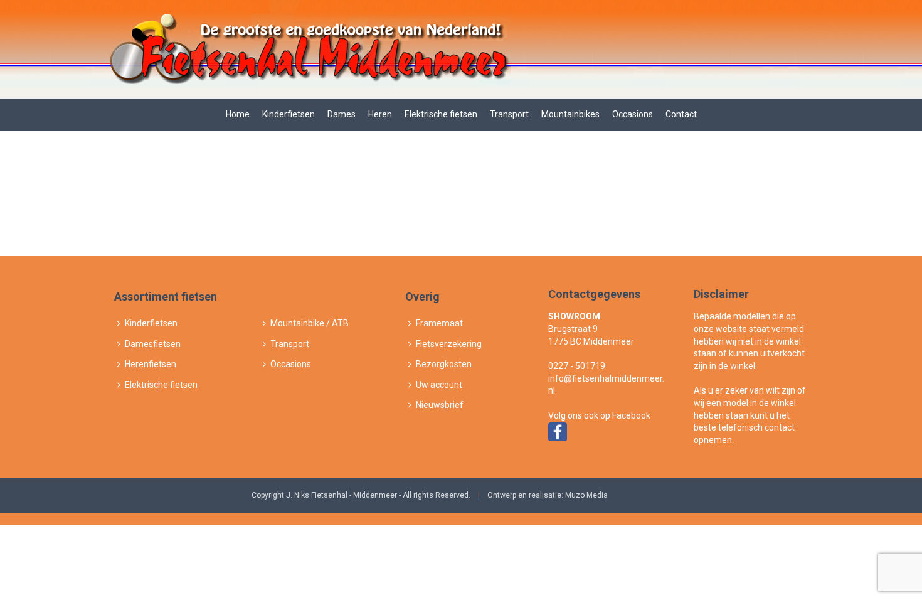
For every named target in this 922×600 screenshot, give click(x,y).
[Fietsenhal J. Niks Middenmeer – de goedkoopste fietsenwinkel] (308, 49)
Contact (681, 114)
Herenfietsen (150, 364)
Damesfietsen (153, 344)
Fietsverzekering (449, 344)
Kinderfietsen (288, 114)
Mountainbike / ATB (309, 323)
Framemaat (439, 323)
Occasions (632, 114)
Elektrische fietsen (441, 114)
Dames (341, 114)
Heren (380, 114)
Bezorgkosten (444, 364)
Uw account (439, 385)
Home (238, 114)
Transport (509, 114)
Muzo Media (586, 495)
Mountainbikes (570, 114)
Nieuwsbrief (440, 405)
